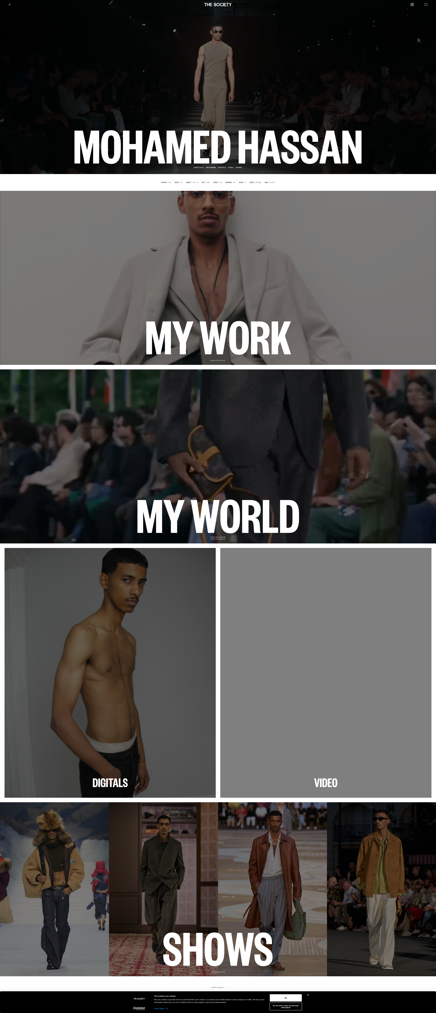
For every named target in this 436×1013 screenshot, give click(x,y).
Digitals (222, 167)
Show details (159, 1008)
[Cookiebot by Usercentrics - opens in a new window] (139, 1008)
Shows (239, 167)
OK (285, 998)
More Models (218, 987)
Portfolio (199, 167)
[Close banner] (308, 995)
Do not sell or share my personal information (286, 1006)
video (231, 167)
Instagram (211, 167)
